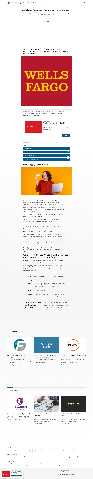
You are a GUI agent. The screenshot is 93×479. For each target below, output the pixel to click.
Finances (37, 2)
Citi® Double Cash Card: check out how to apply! (33, 304)
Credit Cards (31, 2)
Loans (42, 2)
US (45, 2)
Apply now (66, 135)
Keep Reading (47, 310)
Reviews (25, 2)
